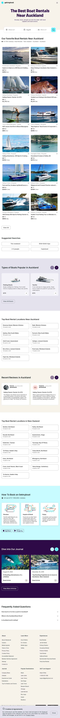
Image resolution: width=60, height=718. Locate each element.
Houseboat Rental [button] (44, 648)
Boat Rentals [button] (43, 640)
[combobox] (13, 30)
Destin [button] (22, 697)
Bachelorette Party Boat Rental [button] (48, 658)
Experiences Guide (7, 678)
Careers (4, 642)
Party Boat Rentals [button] (44, 661)
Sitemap (4, 661)
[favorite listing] (28, 65)
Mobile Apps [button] (24, 645)
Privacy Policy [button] (30, 715)
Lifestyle (4, 675)
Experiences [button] (43, 635)
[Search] (53, 30)
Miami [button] (22, 672)
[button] (18, 41)
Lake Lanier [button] (24, 675)
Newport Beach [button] (25, 686)
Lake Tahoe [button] (24, 678)
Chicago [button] (23, 689)
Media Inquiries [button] (6, 645)
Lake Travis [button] (24, 683)
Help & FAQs (43, 672)
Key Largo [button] (23, 694)
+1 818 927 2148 (44, 675)
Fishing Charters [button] (44, 645)
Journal (4, 668)
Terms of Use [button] (5, 648)
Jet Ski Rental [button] (43, 642)
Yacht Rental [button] (43, 653)
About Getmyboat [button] (6, 640)
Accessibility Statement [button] (8, 656)
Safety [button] (22, 648)
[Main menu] (57, 3)
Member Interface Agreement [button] (9, 658)
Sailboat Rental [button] (43, 656)
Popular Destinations (27, 668)
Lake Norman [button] (24, 691)
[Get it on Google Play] (18, 531)
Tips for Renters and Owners (9, 683)
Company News (6, 672)
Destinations (5, 681)
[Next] (56, 267)
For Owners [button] (24, 642)
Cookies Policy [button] (6, 653)
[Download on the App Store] (7, 531)
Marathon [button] (23, 699)
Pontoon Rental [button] (44, 650)
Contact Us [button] (5, 664)
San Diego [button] (23, 681)
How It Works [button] (24, 640)
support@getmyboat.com (46, 678)
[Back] (52, 267)
